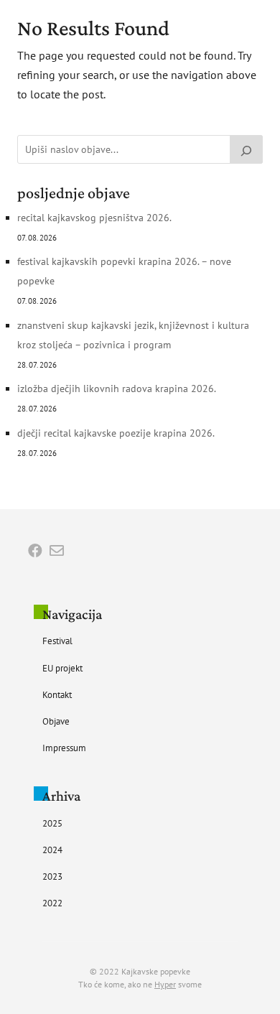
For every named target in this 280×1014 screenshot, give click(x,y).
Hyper (165, 984)
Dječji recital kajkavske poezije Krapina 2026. (116, 433)
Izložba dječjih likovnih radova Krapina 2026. (116, 388)
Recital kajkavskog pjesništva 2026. (94, 217)
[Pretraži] (246, 149)
